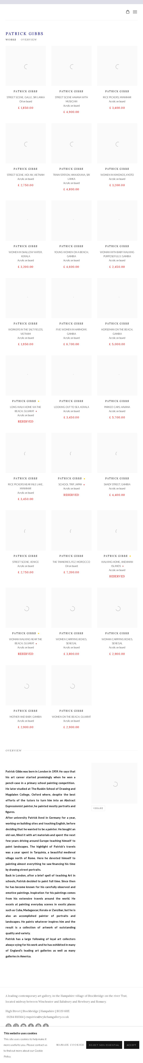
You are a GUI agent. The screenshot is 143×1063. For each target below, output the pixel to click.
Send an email (38, 1026)
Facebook (31, 1026)
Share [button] (99, 808)
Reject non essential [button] (104, 1045)
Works (11, 39)
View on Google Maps (46, 1026)
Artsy (16, 1026)
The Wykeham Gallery (80, 12)
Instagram (9, 1026)
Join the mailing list (23, 1026)
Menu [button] (134, 12)
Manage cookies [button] (70, 1044)
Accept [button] (131, 1045)
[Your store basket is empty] (127, 12)
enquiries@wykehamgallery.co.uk (47, 1017)
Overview (29, 39)
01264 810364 (15, 1017)
